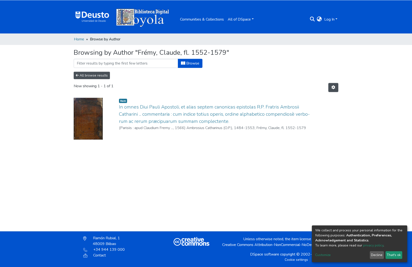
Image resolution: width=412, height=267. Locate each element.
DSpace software (264, 254)
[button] (319, 19)
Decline (376, 255)
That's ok (394, 255)
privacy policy (373, 245)
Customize (323, 255)
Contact (99, 255)
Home (79, 39)
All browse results (93, 75)
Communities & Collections (202, 19)
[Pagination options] (333, 87)
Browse (192, 63)
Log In (329, 19)
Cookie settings (296, 259)
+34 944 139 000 (109, 249)
